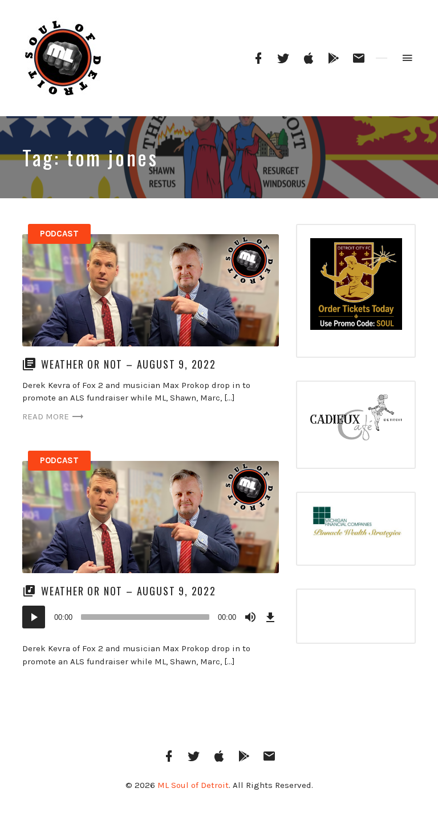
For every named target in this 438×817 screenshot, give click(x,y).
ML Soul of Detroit (193, 785)
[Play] (33, 617)
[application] (150, 617)
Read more (45, 416)
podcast (59, 233)
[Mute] (250, 617)
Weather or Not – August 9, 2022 (128, 364)
